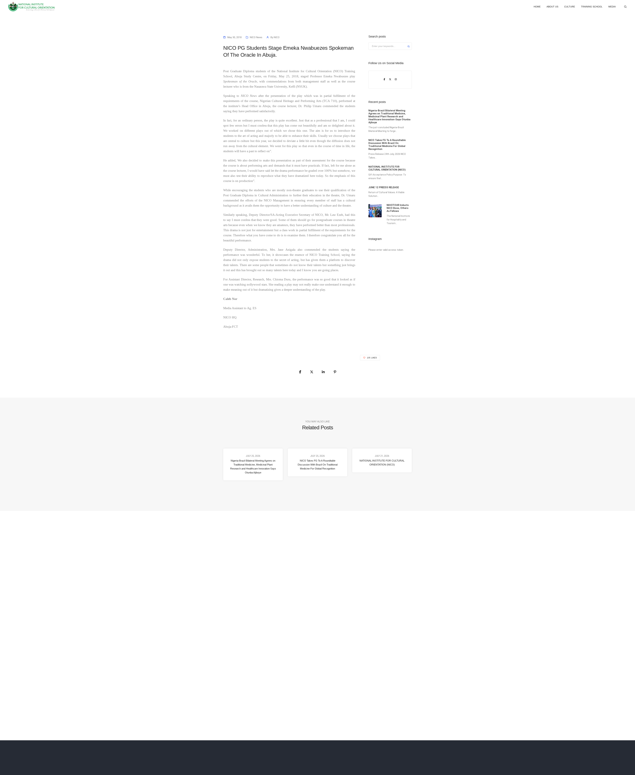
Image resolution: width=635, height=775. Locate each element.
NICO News (256, 37)
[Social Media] (384, 79)
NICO (276, 37)
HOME (537, 6)
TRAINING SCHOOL (591, 6)
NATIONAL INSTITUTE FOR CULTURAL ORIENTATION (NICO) (382, 462)
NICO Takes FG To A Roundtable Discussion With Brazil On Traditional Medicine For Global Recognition (318, 464)
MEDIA (612, 6)
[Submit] (408, 47)
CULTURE (569, 6)
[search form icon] (625, 7)
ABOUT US (552, 6)
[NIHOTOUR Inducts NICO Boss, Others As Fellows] (375, 210)
